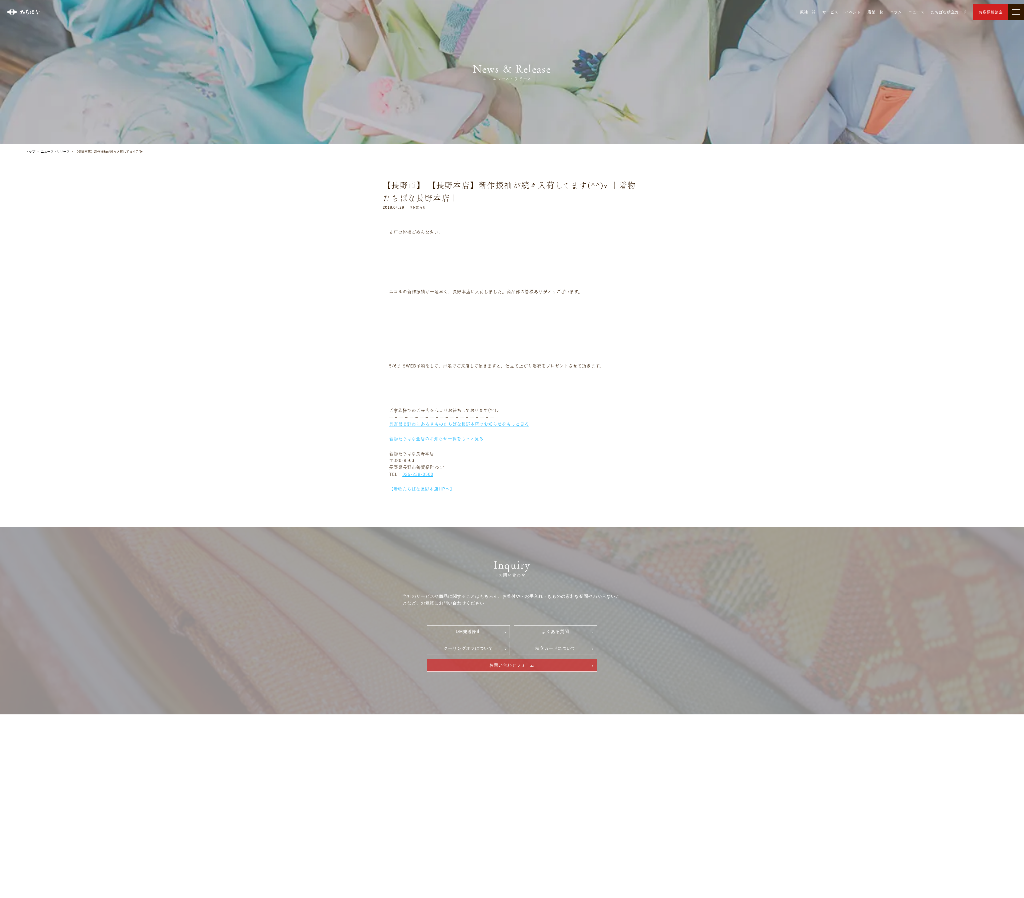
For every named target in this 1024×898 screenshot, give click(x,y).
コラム (896, 12)
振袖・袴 (808, 12)
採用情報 (621, 759)
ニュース (916, 12)
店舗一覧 (875, 12)
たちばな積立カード (949, 12)
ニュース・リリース (55, 151)
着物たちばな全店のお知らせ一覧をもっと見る (436, 439)
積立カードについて (555, 648)
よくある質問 (555, 631)
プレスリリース (470, 806)
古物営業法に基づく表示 (552, 814)
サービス (830, 12)
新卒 (621, 769)
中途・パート (629, 778)
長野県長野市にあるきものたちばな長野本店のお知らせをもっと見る (459, 424)
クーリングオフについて (468, 648)
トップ (30, 151)
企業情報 (461, 769)
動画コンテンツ (396, 810)
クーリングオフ (544, 778)
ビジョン (464, 779)
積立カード (540, 796)
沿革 (460, 788)
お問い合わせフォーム (512, 665)
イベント (853, 12)
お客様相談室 (990, 12)
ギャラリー (390, 769)
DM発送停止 (468, 631)
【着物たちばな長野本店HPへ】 (421, 489)
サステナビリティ (472, 797)
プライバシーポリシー (550, 805)
